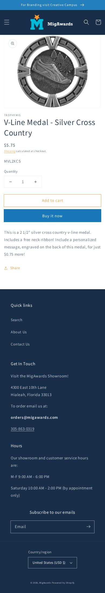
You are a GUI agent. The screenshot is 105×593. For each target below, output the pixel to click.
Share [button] (15, 267)
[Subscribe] (88, 527)
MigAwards (45, 582)
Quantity (11, 171)
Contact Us (20, 344)
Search (17, 319)
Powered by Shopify (63, 582)
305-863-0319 (22, 428)
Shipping (9, 151)
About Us (19, 332)
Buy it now (52, 215)
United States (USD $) (49, 562)
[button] (7, 22)
